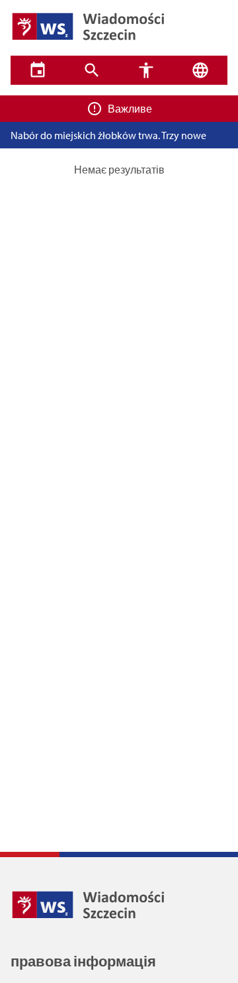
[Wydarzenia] (38, 70)
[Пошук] (92, 70)
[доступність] (146, 70)
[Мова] (200, 70)
